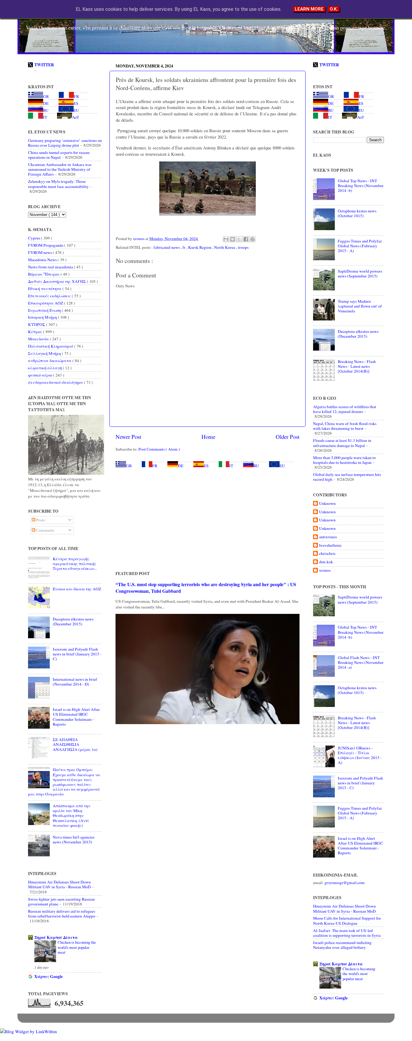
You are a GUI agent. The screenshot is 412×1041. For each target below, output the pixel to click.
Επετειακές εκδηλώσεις (50, 296)
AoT (75, 117)
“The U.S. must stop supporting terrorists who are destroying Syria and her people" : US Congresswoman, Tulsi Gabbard (206, 587)
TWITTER (44, 65)
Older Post (287, 436)
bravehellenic (330, 545)
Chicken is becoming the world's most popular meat (77, 947)
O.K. (334, 9)
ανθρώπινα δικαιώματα (50, 360)
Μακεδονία (39, 339)
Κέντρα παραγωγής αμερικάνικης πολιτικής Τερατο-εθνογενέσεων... (75, 563)
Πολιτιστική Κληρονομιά (51, 346)
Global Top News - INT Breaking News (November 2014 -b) (361, 185)
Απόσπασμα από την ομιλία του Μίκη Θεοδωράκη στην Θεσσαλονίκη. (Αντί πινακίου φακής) (71, 815)
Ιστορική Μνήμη (43, 317)
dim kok (326, 561)
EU (282, 465)
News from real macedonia (51, 267)
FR (154, 465)
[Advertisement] (207, 519)
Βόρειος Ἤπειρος (44, 274)
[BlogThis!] (233, 239)
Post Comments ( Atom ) (159, 449)
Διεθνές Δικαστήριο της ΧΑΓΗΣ (57, 281)
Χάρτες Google (48, 977)
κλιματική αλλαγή (45, 367)
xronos (325, 570)
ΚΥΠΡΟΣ (37, 324)
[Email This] (226, 239)
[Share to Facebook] (246, 239)
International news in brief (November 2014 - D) (75, 682)
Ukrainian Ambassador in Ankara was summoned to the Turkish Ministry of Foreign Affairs (59, 169)
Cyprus (34, 238)
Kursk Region (200, 247)
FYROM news (40, 252)
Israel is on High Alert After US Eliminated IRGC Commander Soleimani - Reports (76, 717)
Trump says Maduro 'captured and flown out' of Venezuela (360, 306)
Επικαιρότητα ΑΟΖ (46, 303)
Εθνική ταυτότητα (45, 288)
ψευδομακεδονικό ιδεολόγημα (56, 382)
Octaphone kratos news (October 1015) (357, 213)
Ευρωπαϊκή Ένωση (45, 310)
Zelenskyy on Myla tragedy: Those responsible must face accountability (58, 184)
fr (184, 247)
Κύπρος (35, 331)
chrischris (327, 553)
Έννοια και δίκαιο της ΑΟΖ (77, 589)
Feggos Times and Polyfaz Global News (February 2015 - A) (360, 245)
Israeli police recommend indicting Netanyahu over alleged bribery (342, 945)
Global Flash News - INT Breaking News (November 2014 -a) (361, 662)
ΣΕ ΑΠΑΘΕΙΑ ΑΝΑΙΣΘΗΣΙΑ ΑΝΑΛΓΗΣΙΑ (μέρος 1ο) (75, 744)
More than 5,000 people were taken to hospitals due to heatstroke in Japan (344, 460)
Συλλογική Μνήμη (45, 353)
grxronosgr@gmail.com (345, 882)
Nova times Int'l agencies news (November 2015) (73, 839)
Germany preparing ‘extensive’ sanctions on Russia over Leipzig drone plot (65, 143)
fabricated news (167, 247)
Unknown (327, 503)
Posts (40, 520)
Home (208, 436)
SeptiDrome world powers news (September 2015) (360, 273)
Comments (44, 530)
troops (243, 247)
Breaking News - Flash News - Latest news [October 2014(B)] (357, 366)
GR (129, 465)
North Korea (225, 247)
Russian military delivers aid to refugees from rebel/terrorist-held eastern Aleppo (61, 913)
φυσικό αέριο (40, 375)
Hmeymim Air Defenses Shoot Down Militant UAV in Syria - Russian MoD (59, 884)
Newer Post (128, 436)
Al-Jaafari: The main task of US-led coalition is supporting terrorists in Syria (347, 933)
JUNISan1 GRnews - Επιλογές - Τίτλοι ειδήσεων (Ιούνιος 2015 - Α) (360, 755)
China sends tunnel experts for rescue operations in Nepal (59, 155)
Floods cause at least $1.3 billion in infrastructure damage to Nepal (342, 443)
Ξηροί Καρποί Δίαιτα (56, 937)
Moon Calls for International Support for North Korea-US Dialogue (347, 920)
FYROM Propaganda (46, 245)
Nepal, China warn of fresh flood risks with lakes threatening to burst (344, 426)
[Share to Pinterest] (252, 239)
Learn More (309, 9)
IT (231, 465)
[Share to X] (239, 239)
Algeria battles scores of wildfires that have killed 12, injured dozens (344, 409)
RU (256, 465)
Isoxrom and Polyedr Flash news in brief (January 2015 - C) (77, 653)
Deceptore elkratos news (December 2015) (73, 621)
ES (206, 465)
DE (180, 465)
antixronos (328, 536)
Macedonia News (43, 259)
